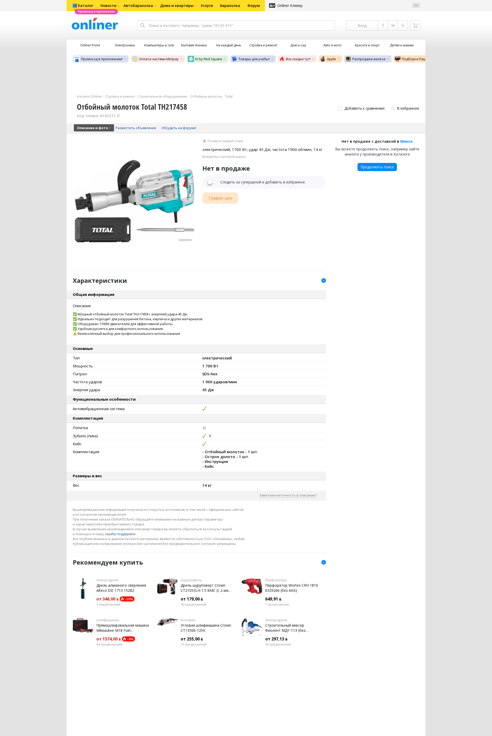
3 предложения (108, 604)
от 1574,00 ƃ (108, 639)
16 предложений (194, 644)
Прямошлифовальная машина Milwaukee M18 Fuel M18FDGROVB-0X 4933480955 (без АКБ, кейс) (122, 628)
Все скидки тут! (298, 59)
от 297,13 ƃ (276, 639)
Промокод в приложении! (101, 59)
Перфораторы (276, 580)
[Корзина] (415, 25)
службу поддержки (120, 534)
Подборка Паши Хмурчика (423, 59)
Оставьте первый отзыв (225, 141)
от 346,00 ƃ (107, 599)
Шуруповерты (191, 580)
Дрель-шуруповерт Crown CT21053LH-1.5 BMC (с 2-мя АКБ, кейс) (204, 588)
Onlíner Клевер (290, 5)
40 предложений (194, 604)
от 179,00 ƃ (192, 599)
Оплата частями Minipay (159, 59)
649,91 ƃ (273, 599)
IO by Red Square (208, 59)
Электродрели (107, 580)
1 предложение (277, 604)
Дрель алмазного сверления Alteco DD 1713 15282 (121, 588)
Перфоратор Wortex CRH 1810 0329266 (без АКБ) (291, 588)
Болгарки (188, 620)
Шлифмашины (107, 620)
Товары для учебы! (254, 59)
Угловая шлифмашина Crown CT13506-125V (206, 628)
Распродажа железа (368, 59)
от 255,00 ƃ (192, 639)
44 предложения (109, 644)
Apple (331, 59)
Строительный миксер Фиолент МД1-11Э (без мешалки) (285, 628)
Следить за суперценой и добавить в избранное (262, 182)
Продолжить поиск (377, 166)
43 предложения (278, 644)
